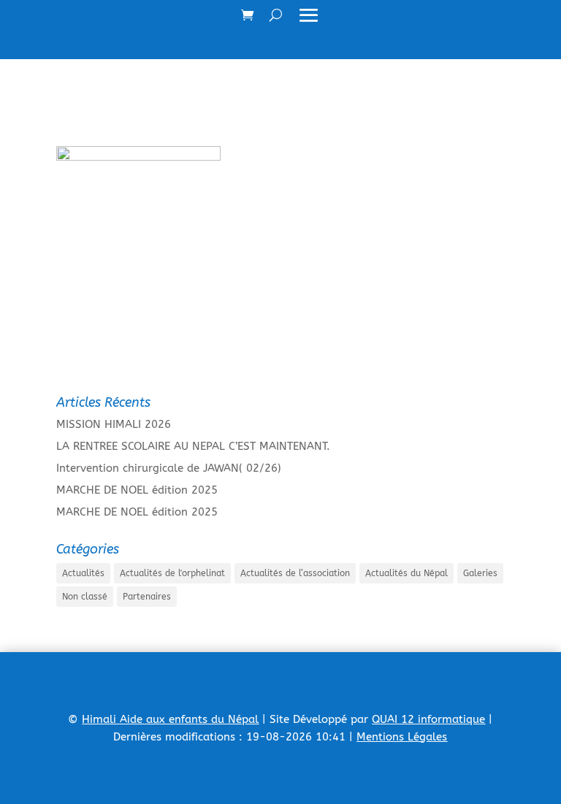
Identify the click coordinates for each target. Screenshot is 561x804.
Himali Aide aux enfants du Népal (170, 719)
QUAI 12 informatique (428, 719)
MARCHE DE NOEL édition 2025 (137, 490)
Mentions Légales (401, 736)
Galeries (480, 573)
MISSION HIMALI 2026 (113, 424)
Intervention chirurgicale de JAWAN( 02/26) (168, 468)
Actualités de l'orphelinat (172, 573)
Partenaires (147, 596)
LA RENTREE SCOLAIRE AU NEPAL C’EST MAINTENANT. (193, 446)
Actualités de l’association (295, 573)
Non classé (84, 596)
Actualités (83, 573)
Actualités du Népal (406, 573)
